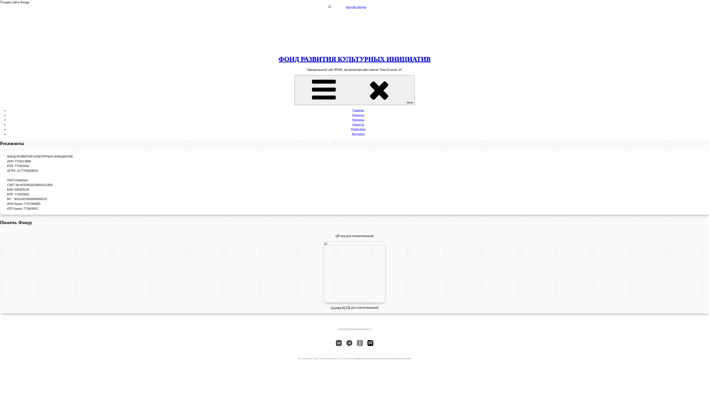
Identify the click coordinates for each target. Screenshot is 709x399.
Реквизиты (358, 129)
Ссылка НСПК (340, 307)
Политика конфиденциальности (354, 329)
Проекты (358, 115)
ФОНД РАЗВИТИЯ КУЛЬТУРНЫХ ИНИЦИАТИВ (354, 59)
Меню (410, 102)
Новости (358, 124)
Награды (358, 119)
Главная (358, 110)
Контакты (358, 134)
